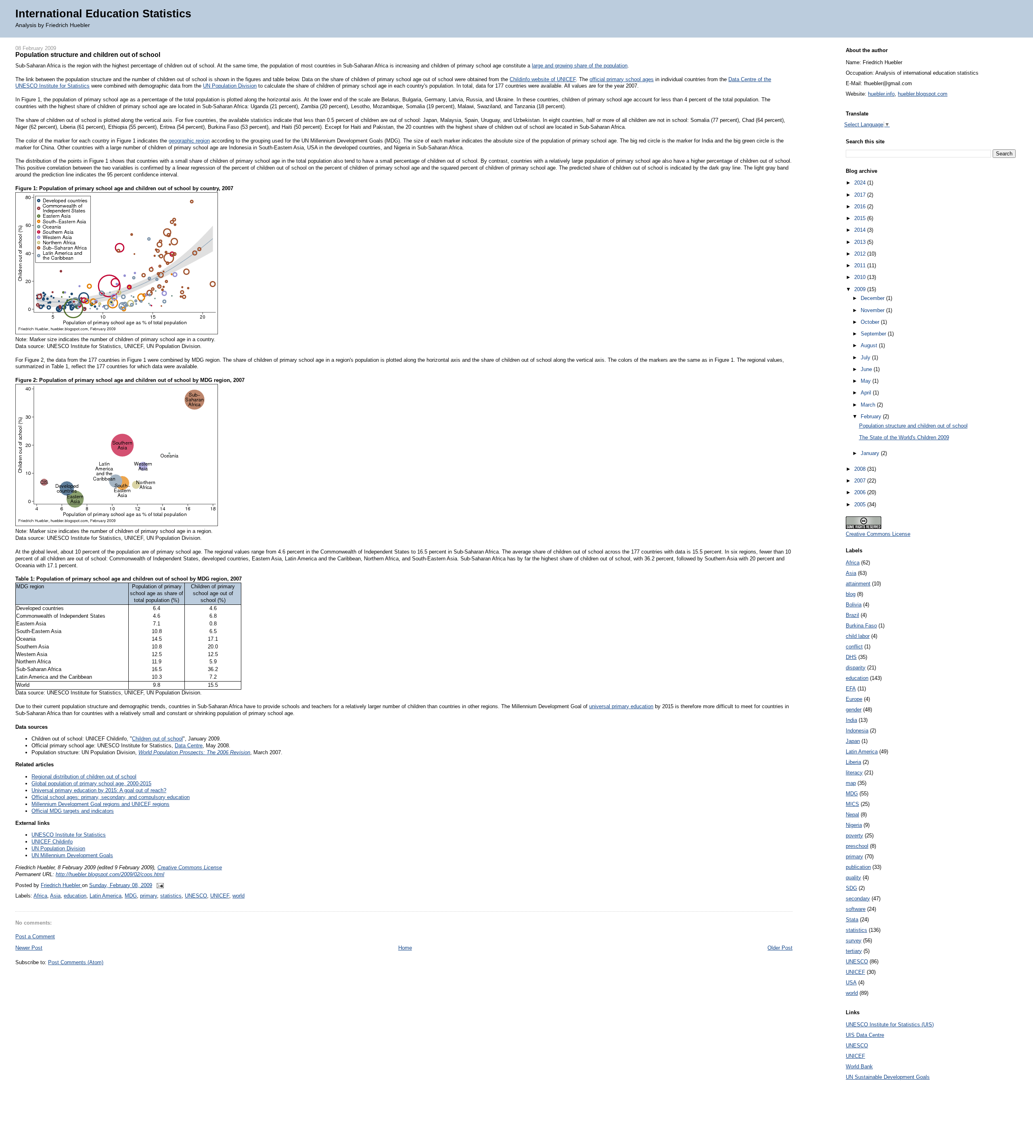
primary (148, 896)
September (874, 334)
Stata (852, 920)
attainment (858, 584)
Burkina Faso (861, 626)
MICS (852, 804)
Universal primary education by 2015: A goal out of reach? (98, 790)
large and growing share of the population (579, 66)
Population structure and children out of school (913, 426)
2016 (860, 206)
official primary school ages (622, 79)
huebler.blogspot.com (922, 94)
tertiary (854, 951)
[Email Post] (159, 885)
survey (854, 941)
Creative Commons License (189, 867)
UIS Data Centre (865, 1035)
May (866, 381)
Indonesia (857, 731)
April (867, 393)
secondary (858, 899)
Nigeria (854, 825)
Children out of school (157, 739)
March (869, 405)
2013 (860, 242)
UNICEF (219, 896)
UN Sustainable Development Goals (888, 1077)
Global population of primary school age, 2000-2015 (91, 783)
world (238, 896)
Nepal (852, 815)
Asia (55, 896)
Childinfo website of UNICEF (543, 79)
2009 (860, 289)
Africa (40, 896)
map (851, 783)
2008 (860, 469)
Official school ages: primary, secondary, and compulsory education (110, 797)
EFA (851, 689)
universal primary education (621, 706)
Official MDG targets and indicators (72, 811)
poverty (854, 836)
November (873, 310)
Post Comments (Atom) (75, 962)
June (867, 369)
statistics (171, 896)
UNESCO (196, 896)
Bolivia (854, 605)
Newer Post (28, 948)
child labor (858, 636)
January (871, 453)
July (866, 357)
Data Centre (189, 746)
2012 (860, 254)
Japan (853, 741)
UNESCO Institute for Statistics (68, 835)
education (75, 896)
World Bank (859, 1066)
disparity (856, 668)
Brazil (852, 615)
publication (858, 867)
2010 (860, 277)
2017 (860, 195)
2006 (860, 492)
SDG (851, 888)
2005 (860, 504)
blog (850, 594)
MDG (131, 896)
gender (854, 710)
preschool (857, 846)
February (872, 416)
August (870, 345)
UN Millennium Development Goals (72, 855)
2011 (860, 265)
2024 (860, 183)
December (873, 298)
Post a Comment (35, 936)
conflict (854, 647)
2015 (860, 218)
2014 (860, 230)
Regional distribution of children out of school (83, 777)
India (851, 720)
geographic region (189, 141)
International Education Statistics (103, 13)
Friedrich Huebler (61, 885)
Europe (854, 699)
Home (405, 948)
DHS (851, 657)
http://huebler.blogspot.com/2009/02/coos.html (110, 874)
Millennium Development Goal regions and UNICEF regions (100, 804)
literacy (854, 773)
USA (851, 983)
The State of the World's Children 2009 (904, 437)
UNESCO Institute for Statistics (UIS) (890, 1025)
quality (853, 878)
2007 (860, 481)
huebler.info (881, 94)
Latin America (105, 896)
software (856, 909)
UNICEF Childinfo (52, 842)
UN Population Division (230, 86)
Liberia (853, 762)
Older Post (780, 948)
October (871, 322)
